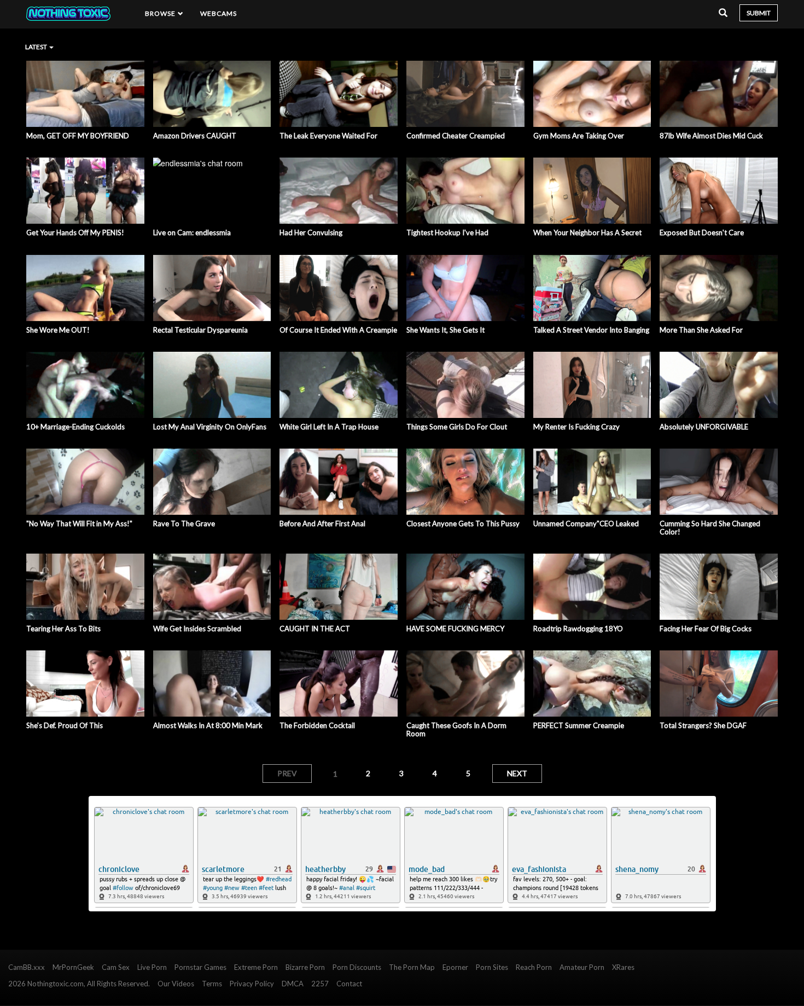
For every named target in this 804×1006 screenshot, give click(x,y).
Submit (759, 13)
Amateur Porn (582, 967)
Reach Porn (534, 967)
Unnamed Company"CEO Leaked (586, 523)
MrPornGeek (73, 967)
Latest (36, 47)
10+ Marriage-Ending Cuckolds (75, 427)
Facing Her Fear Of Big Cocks (705, 628)
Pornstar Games (200, 967)
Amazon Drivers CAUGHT (194, 135)
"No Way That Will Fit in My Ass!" (79, 523)
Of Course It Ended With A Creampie (338, 330)
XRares (623, 967)
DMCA (293, 983)
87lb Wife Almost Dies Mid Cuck (711, 135)
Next (517, 773)
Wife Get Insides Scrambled (197, 628)
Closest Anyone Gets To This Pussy (463, 523)
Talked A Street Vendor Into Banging (591, 330)
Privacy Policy (252, 983)
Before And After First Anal (322, 523)
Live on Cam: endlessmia (192, 232)
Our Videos (176, 983)
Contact (349, 983)
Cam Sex (116, 967)
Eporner (455, 967)
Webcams (218, 13)
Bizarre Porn (305, 967)
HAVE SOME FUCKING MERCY (455, 628)
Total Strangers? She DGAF (703, 725)
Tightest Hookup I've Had (447, 232)
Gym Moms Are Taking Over (578, 135)
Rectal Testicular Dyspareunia (200, 330)
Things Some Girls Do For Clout (456, 427)
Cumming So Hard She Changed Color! (710, 528)
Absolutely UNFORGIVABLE (704, 427)
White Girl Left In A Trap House (328, 427)
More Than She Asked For (701, 330)
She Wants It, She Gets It (445, 330)
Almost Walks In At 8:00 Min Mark (208, 725)
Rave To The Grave (184, 523)
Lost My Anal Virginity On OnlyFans (209, 427)
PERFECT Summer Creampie (578, 725)
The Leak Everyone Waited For (328, 135)
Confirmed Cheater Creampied (455, 135)
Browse (161, 13)
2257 (320, 983)
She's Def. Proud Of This (64, 725)
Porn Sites (492, 967)
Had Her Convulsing (310, 232)
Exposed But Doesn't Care (702, 232)
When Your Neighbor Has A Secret (587, 232)
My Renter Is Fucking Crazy (576, 427)
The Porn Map (412, 967)
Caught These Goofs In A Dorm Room (456, 729)
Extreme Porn (256, 967)
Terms (212, 983)
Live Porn (152, 967)
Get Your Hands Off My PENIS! (75, 232)
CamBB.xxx (26, 967)
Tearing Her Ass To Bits (63, 628)
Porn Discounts (357, 967)
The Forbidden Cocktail (317, 725)
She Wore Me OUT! (58, 330)
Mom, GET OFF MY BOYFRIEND (77, 135)
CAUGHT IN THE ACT (314, 628)
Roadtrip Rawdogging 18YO (578, 628)
